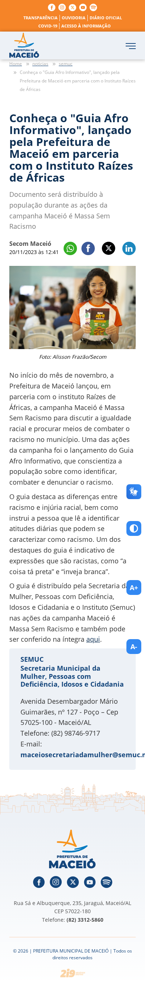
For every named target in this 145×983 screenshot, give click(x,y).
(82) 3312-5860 (85, 919)
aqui (93, 639)
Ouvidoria (74, 17)
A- (133, 646)
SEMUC (32, 659)
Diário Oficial (106, 17)
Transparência (40, 17)
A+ (134, 587)
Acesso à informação (86, 26)
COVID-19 (47, 26)
